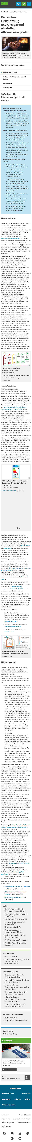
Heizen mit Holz (10, 956)
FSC (22, 546)
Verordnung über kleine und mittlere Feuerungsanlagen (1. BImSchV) (13, 408)
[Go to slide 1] (17, 528)
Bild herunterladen (8, 490)
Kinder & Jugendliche (8, 1105)
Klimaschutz (13, 247)
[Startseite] (4, 3)
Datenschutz (6, 1119)
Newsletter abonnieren (9, 1070)
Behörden (18, 1099)
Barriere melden (7, 1126)
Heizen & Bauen (23, 12)
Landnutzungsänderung (8, 794)
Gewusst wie (7, 83)
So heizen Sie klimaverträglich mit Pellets (14, 78)
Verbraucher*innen (8, 1093)
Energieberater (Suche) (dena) (15, 919)
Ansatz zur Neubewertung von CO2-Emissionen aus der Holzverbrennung (17, 961)
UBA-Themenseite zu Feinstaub (15, 940)
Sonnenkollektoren (11, 621)
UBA (21, 245)
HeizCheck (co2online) (12, 927)
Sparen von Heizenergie (12, 627)
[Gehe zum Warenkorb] (24, 4)
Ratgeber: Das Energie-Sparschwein (17, 1020)
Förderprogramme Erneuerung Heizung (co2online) (15, 936)
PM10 (8, 694)
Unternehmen (6, 1099)
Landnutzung (12, 792)
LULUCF (24, 794)
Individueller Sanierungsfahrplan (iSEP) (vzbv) (16, 915)
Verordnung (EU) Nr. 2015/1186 (18, 863)
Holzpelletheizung (11, 1034)
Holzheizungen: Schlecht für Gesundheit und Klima (14, 976)
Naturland (7, 548)
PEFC (26, 546)
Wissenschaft (26, 1093)
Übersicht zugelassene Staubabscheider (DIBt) (13, 931)
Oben (27, 1079)
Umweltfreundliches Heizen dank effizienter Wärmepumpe (16, 993)
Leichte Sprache (9, 1123)
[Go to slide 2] (20, 528)
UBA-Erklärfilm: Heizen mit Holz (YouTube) (15, 944)
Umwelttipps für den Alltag (10, 12)
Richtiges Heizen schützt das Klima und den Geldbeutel (17, 981)
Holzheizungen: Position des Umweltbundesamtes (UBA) (14, 910)
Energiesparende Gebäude (13, 897)
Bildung (27, 1099)
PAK (3, 680)
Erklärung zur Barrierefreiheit (21, 1119)
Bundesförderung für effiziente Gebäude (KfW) (15, 923)
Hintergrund (7, 88)
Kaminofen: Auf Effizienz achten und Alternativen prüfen (15, 1005)
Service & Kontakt (24, 1115)
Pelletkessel (8, 632)
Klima (12, 232)
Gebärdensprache (24, 1123)
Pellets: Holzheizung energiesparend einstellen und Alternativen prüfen (15, 999)
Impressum (5, 1115)
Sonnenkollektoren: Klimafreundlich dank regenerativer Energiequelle (17, 987)
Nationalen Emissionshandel (10, 238)
